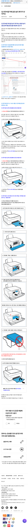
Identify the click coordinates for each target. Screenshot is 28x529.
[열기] (25, 521)
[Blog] (7, 507)
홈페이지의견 (20, 475)
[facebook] (16, 507)
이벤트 (17, 478)
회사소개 (2, 481)
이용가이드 (22, 478)
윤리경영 (15, 475)
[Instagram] (11, 507)
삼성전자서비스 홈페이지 (18, 49)
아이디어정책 (3, 478)
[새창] (5, 515)
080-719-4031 (8, 497)
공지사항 (13, 478)
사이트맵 (9, 478)
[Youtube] (2, 507)
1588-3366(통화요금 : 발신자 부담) (11, 495)
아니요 (17, 423)
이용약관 (2, 475)
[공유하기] (26, 16)
